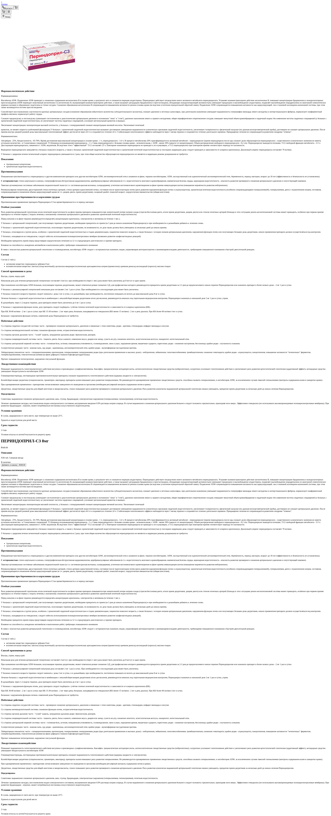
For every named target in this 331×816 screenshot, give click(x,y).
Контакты (8, 8)
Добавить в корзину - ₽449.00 (13, 465)
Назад (7, 17)
